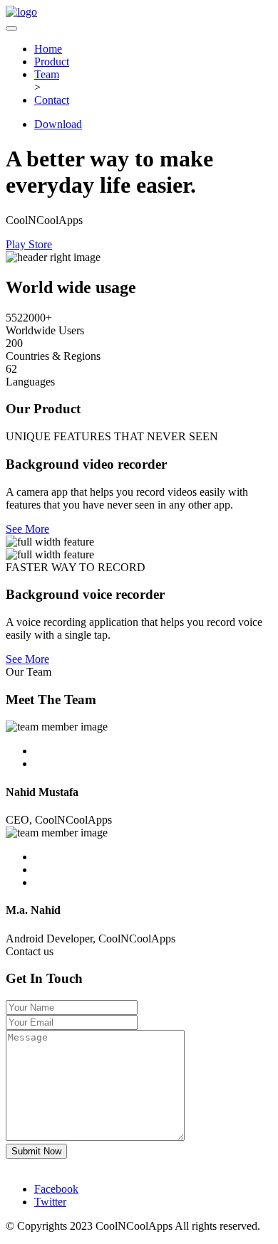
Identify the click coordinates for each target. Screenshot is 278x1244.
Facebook (56, 1189)
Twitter (50, 1202)
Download (58, 124)
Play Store (29, 244)
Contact (51, 100)
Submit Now (36, 1151)
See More (27, 529)
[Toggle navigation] (11, 28)
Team (46, 74)
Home (48, 49)
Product (51, 61)
